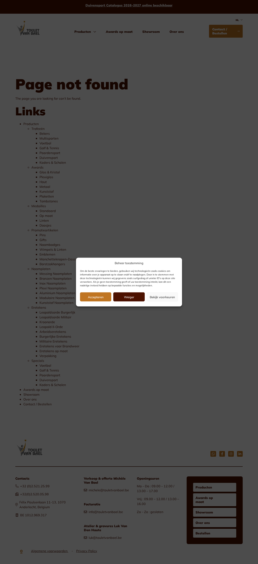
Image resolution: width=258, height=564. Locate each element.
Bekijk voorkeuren (162, 297)
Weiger (129, 297)
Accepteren (96, 297)
